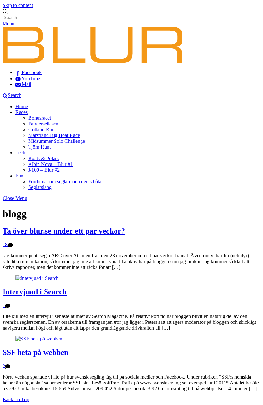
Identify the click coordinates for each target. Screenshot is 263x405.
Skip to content (18, 5)
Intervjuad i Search (35, 292)
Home (21, 106)
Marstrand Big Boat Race (54, 135)
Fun (19, 175)
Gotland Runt (42, 129)
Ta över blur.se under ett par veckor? (64, 231)
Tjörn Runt (39, 147)
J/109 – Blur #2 (44, 170)
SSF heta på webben (35, 352)
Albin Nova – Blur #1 (50, 164)
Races (21, 112)
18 (5, 244)
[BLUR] (92, 61)
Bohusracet (39, 118)
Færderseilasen (43, 123)
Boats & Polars (43, 158)
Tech (20, 152)
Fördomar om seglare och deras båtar (65, 181)
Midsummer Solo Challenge (56, 141)
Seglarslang (40, 187)
